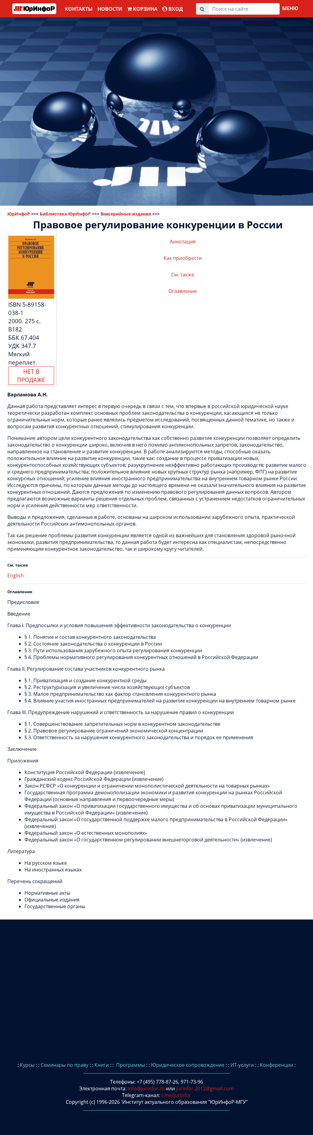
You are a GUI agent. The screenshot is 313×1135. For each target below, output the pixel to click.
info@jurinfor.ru (146, 1088)
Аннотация (183, 241)
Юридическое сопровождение (187, 1065)
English (15, 575)
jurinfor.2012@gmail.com (205, 1088)
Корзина (144, 9)
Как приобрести (183, 258)
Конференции (276, 1065)
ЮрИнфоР (18, 214)
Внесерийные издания (126, 214)
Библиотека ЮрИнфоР (65, 214)
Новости (110, 9)
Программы (130, 1065)
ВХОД (175, 9)
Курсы (27, 1065)
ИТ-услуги (242, 1065)
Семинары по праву (64, 1065)
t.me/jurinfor (176, 1095)
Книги (101, 1065)
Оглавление (182, 291)
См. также (182, 274)
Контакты (79, 9)
